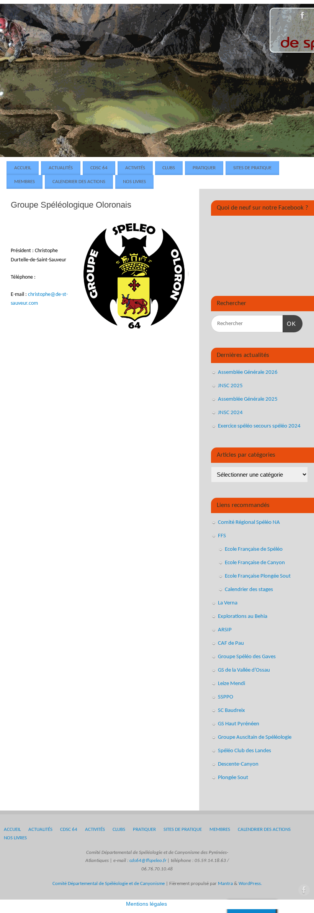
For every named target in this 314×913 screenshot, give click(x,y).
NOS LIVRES (134, 181)
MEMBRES (24, 181)
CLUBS (168, 167)
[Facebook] (302, 17)
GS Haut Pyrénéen (238, 724)
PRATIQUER (204, 167)
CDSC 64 (99, 167)
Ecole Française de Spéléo (254, 549)
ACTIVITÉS (135, 167)
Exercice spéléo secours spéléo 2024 (259, 426)
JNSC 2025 (230, 386)
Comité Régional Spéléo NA (249, 522)
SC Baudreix (231, 710)
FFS (222, 536)
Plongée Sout (233, 778)
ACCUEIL (22, 167)
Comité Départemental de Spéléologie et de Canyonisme (108, 884)
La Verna (227, 603)
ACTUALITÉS (61, 167)
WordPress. (250, 884)
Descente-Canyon (238, 764)
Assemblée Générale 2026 (248, 372)
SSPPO (225, 697)
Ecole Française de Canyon (255, 563)
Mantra (225, 884)
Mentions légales (146, 904)
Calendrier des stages (249, 590)
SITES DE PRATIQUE (252, 167)
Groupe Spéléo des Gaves (247, 657)
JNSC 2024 (230, 413)
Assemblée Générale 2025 (248, 399)
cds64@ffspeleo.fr (147, 861)
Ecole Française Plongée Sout (258, 576)
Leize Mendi (231, 684)
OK (289, 323)
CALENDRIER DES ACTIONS (78, 181)
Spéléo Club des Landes (244, 751)
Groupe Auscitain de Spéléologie (254, 737)
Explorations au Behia (242, 616)
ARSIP (225, 630)
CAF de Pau (231, 643)
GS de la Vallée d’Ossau (244, 670)
